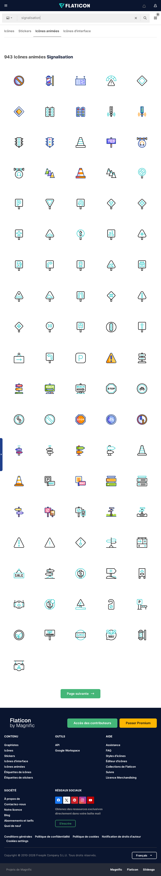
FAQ (108, 750)
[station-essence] (19, 265)
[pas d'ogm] (80, 635)
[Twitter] (66, 800)
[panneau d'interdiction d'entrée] (50, 512)
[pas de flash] (50, 604)
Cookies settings (17, 841)
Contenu (11, 736)
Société (10, 790)
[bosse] (50, 235)
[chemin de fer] (111, 296)
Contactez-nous (15, 804)
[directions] (142, 358)
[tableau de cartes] (80, 81)
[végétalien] (19, 635)
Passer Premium (138, 723)
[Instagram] (82, 800)
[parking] (19, 204)
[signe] (80, 542)
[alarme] (50, 542)
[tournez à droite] (50, 265)
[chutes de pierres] (111, 265)
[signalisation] (111, 142)
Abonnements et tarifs (19, 820)
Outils (60, 736)
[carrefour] (142, 204)
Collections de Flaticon (121, 766)
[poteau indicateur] (111, 481)
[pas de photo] (80, 573)
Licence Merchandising (121, 777)
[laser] (142, 235)
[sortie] (19, 358)
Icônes (9, 31)
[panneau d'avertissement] (80, 604)
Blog (7, 815)
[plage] (50, 388)
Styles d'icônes (116, 756)
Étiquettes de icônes (17, 772)
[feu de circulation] (111, 327)
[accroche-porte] (111, 604)
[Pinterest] (74, 800)
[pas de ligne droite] (80, 235)
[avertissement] (142, 296)
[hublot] (19, 296)
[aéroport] (19, 235)
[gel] (19, 327)
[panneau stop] (111, 388)
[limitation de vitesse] (50, 327)
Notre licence (13, 809)
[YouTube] (90, 800)
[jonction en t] (111, 204)
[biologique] (111, 635)
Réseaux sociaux (68, 790)
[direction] (19, 512)
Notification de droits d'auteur (121, 836)
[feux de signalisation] (50, 111)
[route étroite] (80, 296)
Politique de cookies (86, 836)
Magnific (116, 869)
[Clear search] (135, 18)
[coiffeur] (19, 666)
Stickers (24, 31)
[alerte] (111, 358)
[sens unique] (142, 327)
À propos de (12, 798)
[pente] (50, 296)
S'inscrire (65, 823)
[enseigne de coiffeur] (50, 81)
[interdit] (19, 81)
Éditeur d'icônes (116, 761)
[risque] (111, 81)
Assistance (113, 745)
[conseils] (80, 450)
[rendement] (50, 204)
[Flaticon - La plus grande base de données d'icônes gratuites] (75, 5)
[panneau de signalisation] (142, 81)
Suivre (110, 772)
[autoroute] (142, 265)
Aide (109, 736)
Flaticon (132, 869)
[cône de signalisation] (80, 142)
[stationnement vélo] (111, 235)
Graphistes (11, 745)
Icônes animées (47, 31)
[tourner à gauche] (50, 358)
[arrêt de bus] (80, 327)
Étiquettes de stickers (18, 777)
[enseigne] (19, 604)
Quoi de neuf (12, 825)
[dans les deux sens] (19, 419)
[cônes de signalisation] (50, 173)
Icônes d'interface (77, 31)
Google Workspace (67, 750)
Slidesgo (149, 869)
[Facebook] (58, 800)
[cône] (142, 450)
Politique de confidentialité (52, 836)
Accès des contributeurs (92, 723)
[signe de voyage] (19, 450)
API (57, 745)
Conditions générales (18, 836)
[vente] (19, 573)
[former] (80, 265)
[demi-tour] (80, 204)
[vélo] (142, 388)
